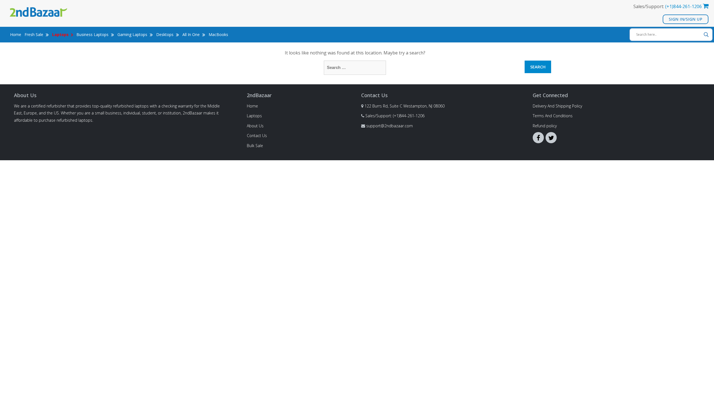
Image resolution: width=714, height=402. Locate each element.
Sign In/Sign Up (686, 19)
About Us (255, 125)
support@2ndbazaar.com (389, 125)
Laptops (254, 115)
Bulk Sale (255, 145)
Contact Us (257, 135)
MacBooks (218, 34)
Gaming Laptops (132, 34)
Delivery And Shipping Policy (557, 106)
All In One (191, 34)
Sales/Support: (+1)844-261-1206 (394, 115)
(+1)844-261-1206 (683, 6)
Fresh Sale (34, 34)
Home (15, 34)
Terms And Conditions (553, 115)
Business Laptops (93, 34)
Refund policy (545, 125)
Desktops (165, 34)
